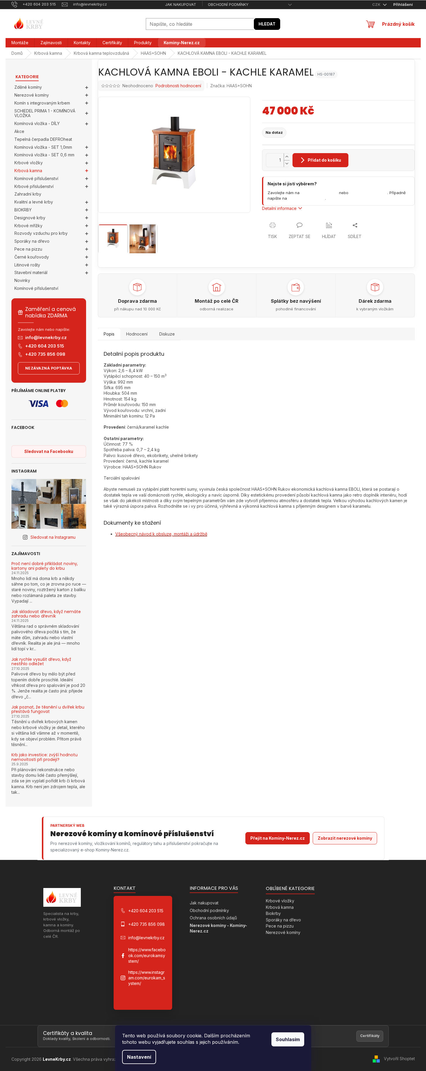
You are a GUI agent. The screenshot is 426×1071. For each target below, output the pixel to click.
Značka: (231, 85)
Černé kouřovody (31, 256)
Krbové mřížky (28, 225)
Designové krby (29, 217)
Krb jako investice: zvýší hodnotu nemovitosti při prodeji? (44, 757)
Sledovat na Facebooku (48, 451)
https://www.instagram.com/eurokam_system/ (146, 978)
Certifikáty (369, 1036)
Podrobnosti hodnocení (178, 85)
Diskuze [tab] (167, 333)
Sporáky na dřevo (31, 241)
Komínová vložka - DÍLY (37, 123)
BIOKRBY (23, 209)
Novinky (22, 280)
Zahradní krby (27, 193)
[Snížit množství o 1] (287, 163)
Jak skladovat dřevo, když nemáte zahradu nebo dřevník (46, 614)
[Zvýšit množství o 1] (287, 156)
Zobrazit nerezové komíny (345, 838)
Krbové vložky (28, 162)
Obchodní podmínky (228, 4)
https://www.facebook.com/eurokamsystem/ (147, 955)
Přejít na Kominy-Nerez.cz (277, 838)
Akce (19, 131)
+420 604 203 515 (44, 346)
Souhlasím (288, 1039)
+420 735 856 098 (45, 354)
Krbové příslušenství (34, 186)
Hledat (267, 23)
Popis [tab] (109, 333)
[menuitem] (20, 42)
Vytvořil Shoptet (399, 1058)
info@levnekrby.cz (46, 337)
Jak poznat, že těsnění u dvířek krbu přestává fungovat (47, 709)
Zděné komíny (28, 87)
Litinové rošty (27, 264)
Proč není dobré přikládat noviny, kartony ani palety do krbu (44, 566)
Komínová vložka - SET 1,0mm (43, 147)
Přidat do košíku (324, 160)
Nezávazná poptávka (48, 368)
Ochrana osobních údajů (213, 917)
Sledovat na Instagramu (53, 537)
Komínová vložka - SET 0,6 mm (44, 154)
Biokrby (273, 913)
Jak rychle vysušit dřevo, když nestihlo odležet (41, 661)
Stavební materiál (30, 272)
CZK (376, 4)
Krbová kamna (28, 170)
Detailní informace (279, 208)
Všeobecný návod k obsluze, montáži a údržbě (161, 533)
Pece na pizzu (28, 249)
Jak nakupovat (180, 4)
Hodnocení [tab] (137, 333)
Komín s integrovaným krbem (42, 102)
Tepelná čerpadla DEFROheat (43, 139)
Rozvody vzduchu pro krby (41, 233)
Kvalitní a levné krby (33, 201)
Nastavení (139, 1057)
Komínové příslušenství (36, 178)
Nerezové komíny (31, 95)
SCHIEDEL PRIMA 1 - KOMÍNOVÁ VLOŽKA (44, 113)
